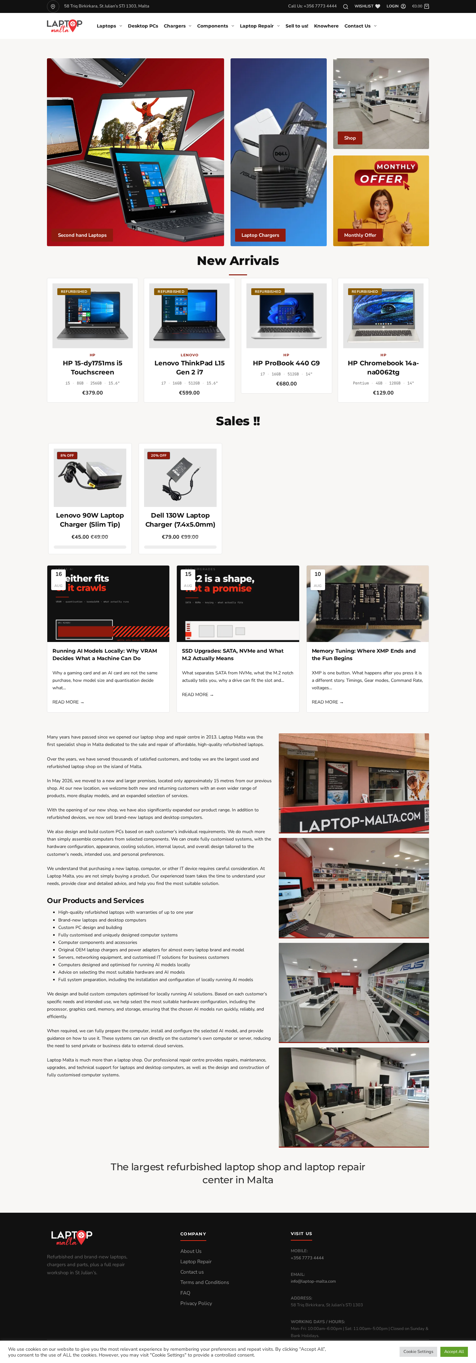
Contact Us (357, 26)
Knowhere (326, 26)
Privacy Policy (196, 1303)
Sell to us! (297, 26)
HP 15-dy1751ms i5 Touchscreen (92, 367)
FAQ (185, 1293)
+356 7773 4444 (307, 1258)
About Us (190, 1251)
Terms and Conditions (204, 1282)
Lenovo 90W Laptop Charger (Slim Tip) (90, 519)
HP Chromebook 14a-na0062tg (383, 367)
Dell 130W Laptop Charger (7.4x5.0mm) (180, 519)
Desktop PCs (143, 26)
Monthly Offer (360, 235)
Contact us (192, 1272)
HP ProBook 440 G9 (286, 363)
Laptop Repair (257, 26)
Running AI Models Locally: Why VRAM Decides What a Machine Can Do (104, 655)
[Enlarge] (420, 742)
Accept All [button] (454, 1352)
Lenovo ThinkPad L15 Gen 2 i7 (189, 367)
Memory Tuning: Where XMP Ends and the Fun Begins (364, 655)
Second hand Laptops (82, 235)
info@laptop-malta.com (313, 1281)
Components (212, 26)
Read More (68, 702)
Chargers (175, 26)
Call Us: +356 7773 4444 (312, 6)
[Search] (345, 6)
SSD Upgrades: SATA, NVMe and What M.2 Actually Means (233, 655)
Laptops (106, 26)
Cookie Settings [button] (418, 1352)
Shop (350, 138)
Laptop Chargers (260, 235)
